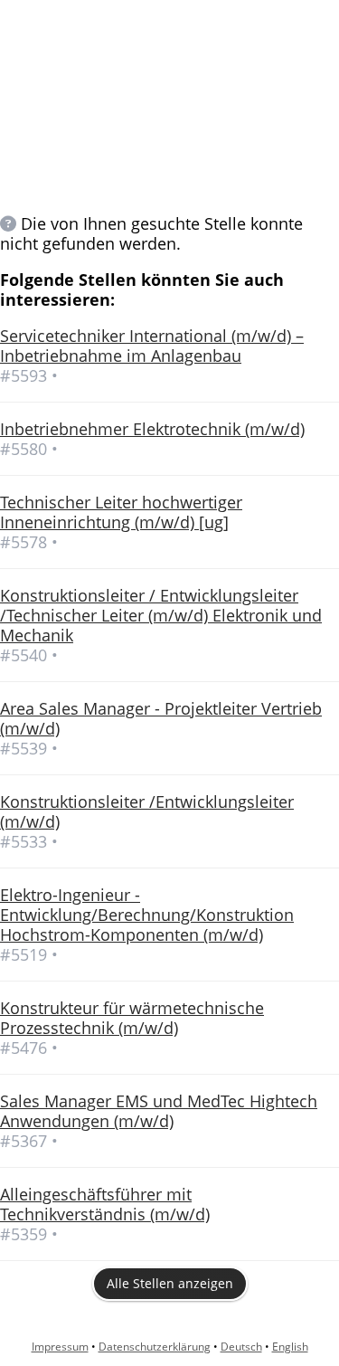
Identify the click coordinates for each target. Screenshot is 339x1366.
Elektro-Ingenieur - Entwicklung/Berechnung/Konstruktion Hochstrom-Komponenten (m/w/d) (147, 914)
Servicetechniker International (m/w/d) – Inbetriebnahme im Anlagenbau (152, 345)
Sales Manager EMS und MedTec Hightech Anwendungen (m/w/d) (158, 1111)
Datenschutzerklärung (155, 1346)
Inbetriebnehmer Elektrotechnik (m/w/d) (152, 429)
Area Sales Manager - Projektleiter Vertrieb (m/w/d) (161, 718)
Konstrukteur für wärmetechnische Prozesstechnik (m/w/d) (132, 1018)
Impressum (60, 1346)
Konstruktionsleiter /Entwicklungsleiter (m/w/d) (147, 811)
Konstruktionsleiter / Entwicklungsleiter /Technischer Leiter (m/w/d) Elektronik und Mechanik (161, 615)
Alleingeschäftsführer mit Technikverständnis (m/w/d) (105, 1204)
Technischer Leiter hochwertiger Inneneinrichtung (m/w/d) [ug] (121, 512)
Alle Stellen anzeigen (170, 1283)
